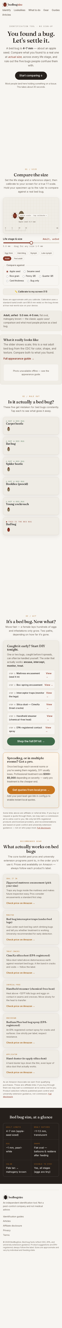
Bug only (35, 280)
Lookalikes (19, 10)
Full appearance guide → (18, 358)
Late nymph (46, 253)
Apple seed (15, 271)
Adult (7, 258)
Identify (6, 10)
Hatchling (21, 253)
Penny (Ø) (31, 276)
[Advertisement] (31, 128)
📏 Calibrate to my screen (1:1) (31, 291)
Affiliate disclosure (12, 1225)
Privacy (7, 1230)
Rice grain (14, 276)
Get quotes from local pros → (31, 789)
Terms (6, 1235)
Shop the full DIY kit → (31, 741)
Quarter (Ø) (47, 276)
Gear (46, 10)
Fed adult (18, 258)
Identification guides (13, 1216)
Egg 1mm (9, 253)
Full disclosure (44, 828)
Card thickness (17, 280)
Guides (56, 10)
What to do (34, 10)
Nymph (34, 253)
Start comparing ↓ (31, 75)
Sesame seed (33, 271)
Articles (6, 14)
